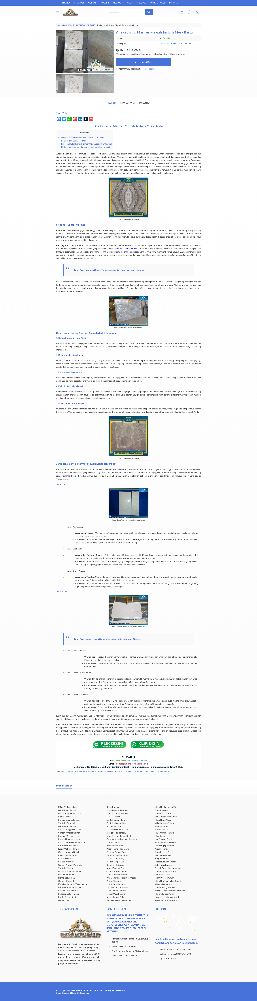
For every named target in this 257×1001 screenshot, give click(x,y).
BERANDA (66, 3)
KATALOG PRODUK (157, 3)
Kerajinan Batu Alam (115, 865)
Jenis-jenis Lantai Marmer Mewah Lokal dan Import (85, 147)
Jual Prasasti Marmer (164, 832)
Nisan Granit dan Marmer (70, 871)
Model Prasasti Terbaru (117, 874)
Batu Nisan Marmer (67, 810)
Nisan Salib (160, 836)
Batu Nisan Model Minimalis (71, 887)
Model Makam (113, 842)
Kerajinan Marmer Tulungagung (72, 884)
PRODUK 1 (92, 3)
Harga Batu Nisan (66, 877)
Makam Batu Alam (163, 884)
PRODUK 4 (129, 3)
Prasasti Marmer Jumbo (69, 839)
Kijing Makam (112, 807)
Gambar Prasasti (66, 881)
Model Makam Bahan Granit (168, 881)
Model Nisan (64, 900)
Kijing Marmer (161, 848)
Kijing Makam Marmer (68, 848)
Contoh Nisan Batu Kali (165, 813)
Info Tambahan (128, 103)
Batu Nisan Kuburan (164, 865)
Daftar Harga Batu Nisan (69, 813)
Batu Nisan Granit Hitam (166, 816)
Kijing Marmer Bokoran (117, 810)
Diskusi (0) (144, 103)
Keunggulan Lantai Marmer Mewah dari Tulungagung (86, 144)
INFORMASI (79, 3)
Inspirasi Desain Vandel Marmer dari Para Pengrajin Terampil (115, 270)
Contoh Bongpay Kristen (69, 829)
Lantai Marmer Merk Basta (142, 771)
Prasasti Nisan (64, 858)
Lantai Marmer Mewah (160, 771)
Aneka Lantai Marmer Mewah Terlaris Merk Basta (81, 137)
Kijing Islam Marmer (67, 855)
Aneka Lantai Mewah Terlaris (109, 771)
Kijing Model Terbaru (116, 832)
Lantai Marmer (113, 816)
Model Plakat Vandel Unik (167, 807)
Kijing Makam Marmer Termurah (170, 890)
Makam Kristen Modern (166, 900)
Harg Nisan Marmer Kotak (167, 897)
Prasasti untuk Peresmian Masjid (121, 877)
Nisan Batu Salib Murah (165, 842)
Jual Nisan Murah (163, 874)
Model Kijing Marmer (165, 845)
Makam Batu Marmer (68, 890)
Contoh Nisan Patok (164, 852)
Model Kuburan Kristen (165, 861)
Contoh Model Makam (165, 871)
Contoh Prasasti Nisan (116, 871)
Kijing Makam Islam (67, 807)
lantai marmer (126, 771)
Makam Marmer (65, 861)
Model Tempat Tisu (115, 868)
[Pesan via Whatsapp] (181, 12)
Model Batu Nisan (163, 820)
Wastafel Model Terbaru (117, 829)
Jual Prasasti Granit (163, 839)
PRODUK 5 (141, 3)
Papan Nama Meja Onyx (117, 848)
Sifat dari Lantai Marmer (73, 140)
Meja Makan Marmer (116, 890)
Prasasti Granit (161, 829)
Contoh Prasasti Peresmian (70, 865)
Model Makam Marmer (117, 813)
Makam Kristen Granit (165, 893)
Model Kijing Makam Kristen (119, 836)
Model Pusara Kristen (68, 897)
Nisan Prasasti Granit (164, 877)
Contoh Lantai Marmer (116, 820)
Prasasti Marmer (114, 881)
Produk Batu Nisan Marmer (167, 868)
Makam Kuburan (66, 874)
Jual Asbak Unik (113, 826)
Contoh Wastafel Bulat (116, 823)
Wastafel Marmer (66, 868)
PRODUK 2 (104, 3)
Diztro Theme (61, 993)
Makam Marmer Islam (68, 836)
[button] (149, 12)
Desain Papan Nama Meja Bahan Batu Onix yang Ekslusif (113, 638)
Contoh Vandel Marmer (69, 832)
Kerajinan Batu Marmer (117, 855)
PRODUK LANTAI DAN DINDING (176, 43)
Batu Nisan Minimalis (68, 845)
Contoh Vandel (161, 810)
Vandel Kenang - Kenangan (118, 900)
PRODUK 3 (117, 3)
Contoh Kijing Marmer (165, 887)
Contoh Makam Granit (68, 852)
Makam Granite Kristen (69, 820)
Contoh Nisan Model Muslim (71, 842)
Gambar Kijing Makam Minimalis (121, 839)
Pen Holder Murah (114, 845)
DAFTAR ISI (173, 3)
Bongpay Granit (162, 858)
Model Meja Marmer (116, 893)
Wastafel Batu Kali (66, 823)
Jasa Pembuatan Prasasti (117, 887)
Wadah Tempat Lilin (115, 861)
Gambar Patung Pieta (116, 852)
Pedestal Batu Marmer (68, 893)
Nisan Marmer (161, 826)
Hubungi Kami (144, 62)
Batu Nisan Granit (163, 855)
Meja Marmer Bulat (115, 897)
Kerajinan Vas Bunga (115, 858)
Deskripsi (112, 103)
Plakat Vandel (64, 816)
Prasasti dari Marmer (116, 884)
